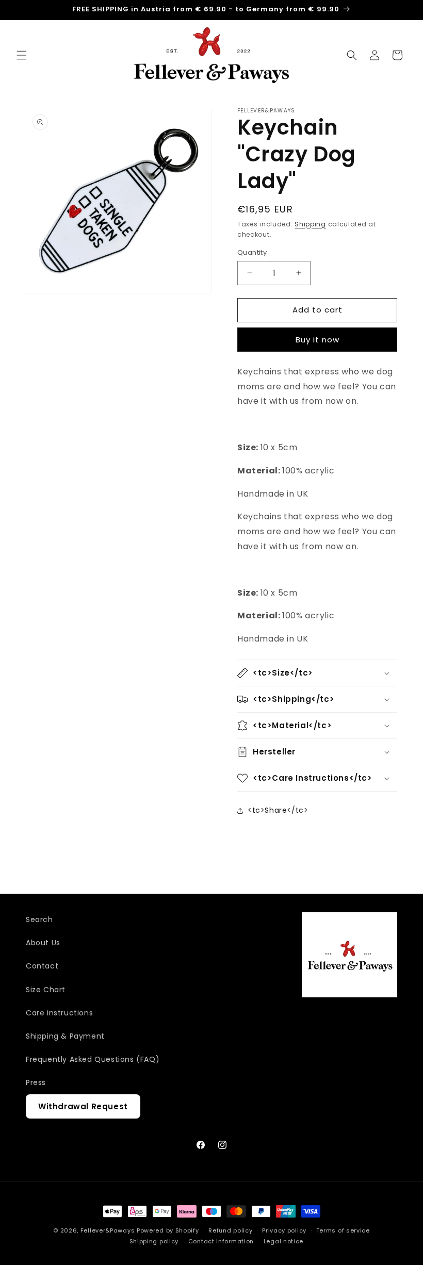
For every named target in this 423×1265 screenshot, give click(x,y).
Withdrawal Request (83, 1106)
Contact (42, 966)
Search (39, 919)
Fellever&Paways (107, 1230)
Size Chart (46, 989)
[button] (21, 55)
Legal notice (283, 1241)
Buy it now (317, 339)
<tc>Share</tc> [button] (278, 810)
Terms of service (343, 1230)
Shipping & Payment (65, 1036)
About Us (43, 943)
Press (36, 1082)
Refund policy (230, 1230)
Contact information (221, 1241)
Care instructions (59, 1013)
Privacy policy (284, 1230)
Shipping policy (154, 1241)
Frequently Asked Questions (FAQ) (92, 1059)
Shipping (310, 224)
